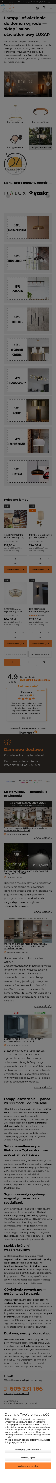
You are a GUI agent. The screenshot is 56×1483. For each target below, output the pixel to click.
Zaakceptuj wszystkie (28, 1466)
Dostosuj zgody (28, 1458)
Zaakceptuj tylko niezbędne (28, 1449)
